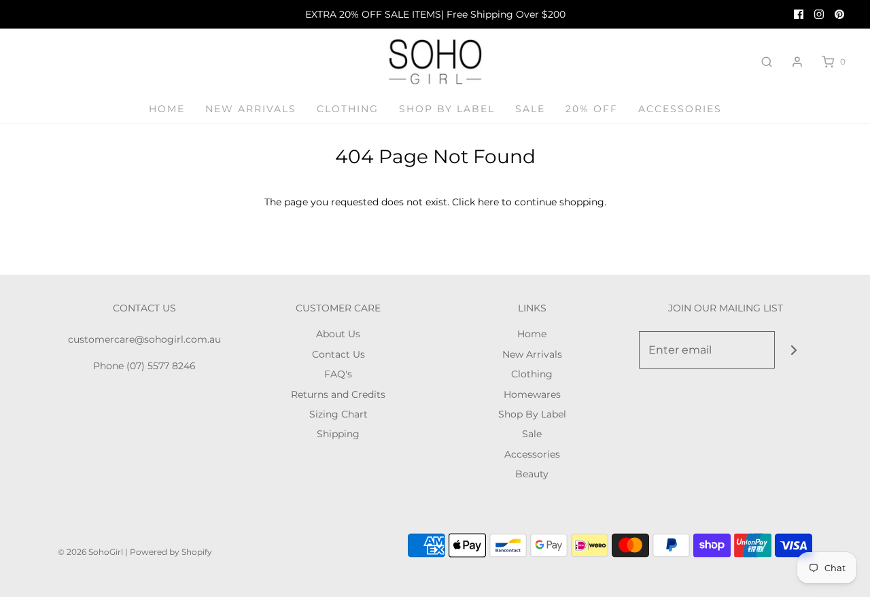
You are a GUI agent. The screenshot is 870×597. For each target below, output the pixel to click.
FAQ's (338, 374)
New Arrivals (250, 109)
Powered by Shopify (171, 552)
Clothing (348, 109)
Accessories (680, 109)
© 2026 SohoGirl (90, 552)
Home (167, 109)
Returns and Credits (338, 394)
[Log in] (797, 62)
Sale (530, 109)
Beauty (532, 474)
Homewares (532, 394)
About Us (338, 334)
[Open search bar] (766, 61)
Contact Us (338, 354)
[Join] (793, 350)
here (488, 202)
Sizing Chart (338, 414)
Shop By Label (447, 109)
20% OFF (592, 109)
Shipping (338, 434)
